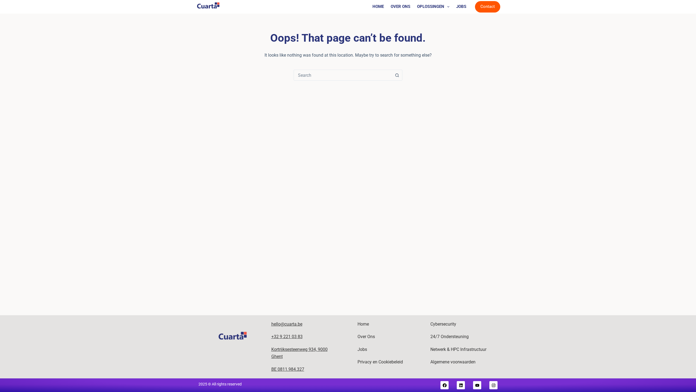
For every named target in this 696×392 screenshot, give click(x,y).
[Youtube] (477, 385)
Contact (487, 6)
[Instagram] (493, 385)
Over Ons (400, 6)
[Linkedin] (461, 385)
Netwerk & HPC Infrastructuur (458, 349)
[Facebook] (444, 385)
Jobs (461, 6)
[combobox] (343, 75)
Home (378, 6)
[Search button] (397, 75)
